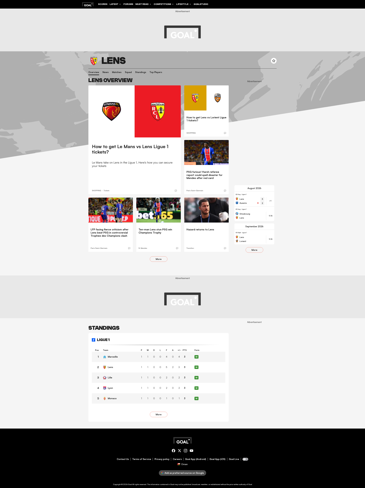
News (106, 72)
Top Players (156, 72)
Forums (128, 4)
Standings (140, 72)
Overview (93, 72)
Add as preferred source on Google (184, 472)
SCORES (102, 4)
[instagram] (185, 451)
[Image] (134, 111)
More (159, 259)
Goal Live (234, 459)
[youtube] (191, 451)
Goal (130, 484)
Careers (177, 459)
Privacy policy (162, 459)
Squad (128, 72)
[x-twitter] (179, 451)
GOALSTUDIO (201, 4)
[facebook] (173, 451)
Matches (116, 72)
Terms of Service (141, 459)
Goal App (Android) (195, 459)
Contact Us (123, 459)
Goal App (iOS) (217, 459)
